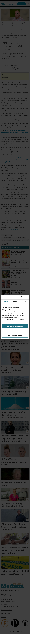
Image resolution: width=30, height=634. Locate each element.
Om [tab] (25, 301)
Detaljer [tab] (15, 301)
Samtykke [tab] (5, 301)
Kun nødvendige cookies (15, 335)
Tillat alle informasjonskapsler (15, 326)
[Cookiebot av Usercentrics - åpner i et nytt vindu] (21, 297)
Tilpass (14, 331)
